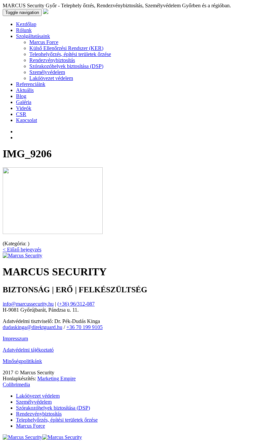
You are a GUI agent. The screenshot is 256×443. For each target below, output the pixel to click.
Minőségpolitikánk (22, 361)
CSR (21, 114)
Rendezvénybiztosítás (52, 60)
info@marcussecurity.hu (28, 304)
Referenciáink (30, 84)
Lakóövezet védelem (51, 78)
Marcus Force (43, 42)
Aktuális (25, 90)
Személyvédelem (47, 72)
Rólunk (24, 30)
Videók (23, 108)
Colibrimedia (16, 384)
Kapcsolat (26, 120)
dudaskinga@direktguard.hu (32, 327)
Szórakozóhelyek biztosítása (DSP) (66, 66)
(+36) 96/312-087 (76, 304)
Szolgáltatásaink (33, 36)
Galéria (23, 102)
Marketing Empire (56, 378)
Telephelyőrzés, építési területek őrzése (70, 54)
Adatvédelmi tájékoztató (28, 350)
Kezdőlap (26, 24)
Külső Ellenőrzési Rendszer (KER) (66, 48)
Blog (21, 96)
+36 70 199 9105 (84, 327)
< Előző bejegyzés (22, 249)
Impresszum (15, 338)
